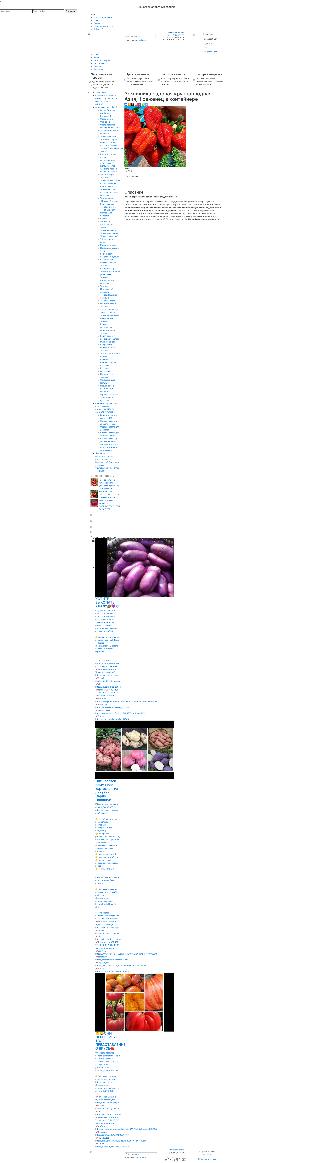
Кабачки (104, 359)
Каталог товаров (102, 60)
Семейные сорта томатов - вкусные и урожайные (110, 271)
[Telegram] (146, 104)
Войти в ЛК (99, 29)
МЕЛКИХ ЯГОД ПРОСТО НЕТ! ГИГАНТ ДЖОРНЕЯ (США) (109, 494)
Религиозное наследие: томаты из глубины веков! (110, 339)
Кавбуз (103, 218)
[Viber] (139, 104)
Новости (98, 20)
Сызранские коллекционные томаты (107, 347)
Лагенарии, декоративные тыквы (107, 224)
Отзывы (97, 66)
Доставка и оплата (103, 17)
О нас (96, 54)
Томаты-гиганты (108, 207)
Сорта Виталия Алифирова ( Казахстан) (107, 113)
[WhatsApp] (143, 104)
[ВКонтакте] (125, 104)
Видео (97, 57)
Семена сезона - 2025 (106, 107)
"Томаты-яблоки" (108, 136)
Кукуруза (104, 368)
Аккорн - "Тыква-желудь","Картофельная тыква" (111, 148)
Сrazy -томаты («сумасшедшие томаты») (108, 262)
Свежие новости (102, 476)
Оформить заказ (211, 51)
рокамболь (140, 40)
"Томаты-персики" (109, 236)
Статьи (97, 23)
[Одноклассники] (129, 104)
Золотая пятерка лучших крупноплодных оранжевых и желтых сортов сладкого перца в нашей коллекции (108, 163)
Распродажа (100, 63)
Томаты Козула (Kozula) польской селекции (109, 192)
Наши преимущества (104, 26)
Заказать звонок (176, 32)
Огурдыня (105, 371)
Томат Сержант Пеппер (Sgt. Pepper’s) (107, 213)
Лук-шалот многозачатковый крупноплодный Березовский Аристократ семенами (107, 459)
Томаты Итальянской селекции (106, 289)
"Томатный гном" (108, 230)
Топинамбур (101, 92)
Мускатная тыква (108, 245)
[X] (132, 104)
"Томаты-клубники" (109, 233)
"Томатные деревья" (110, 315)
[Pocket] (136, 104)
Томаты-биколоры (109, 300)
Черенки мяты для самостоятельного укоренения (109, 447)
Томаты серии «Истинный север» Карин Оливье (109, 201)
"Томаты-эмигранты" (110, 180)
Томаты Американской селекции (107, 280)
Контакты (98, 69)
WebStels (207, 1154)
